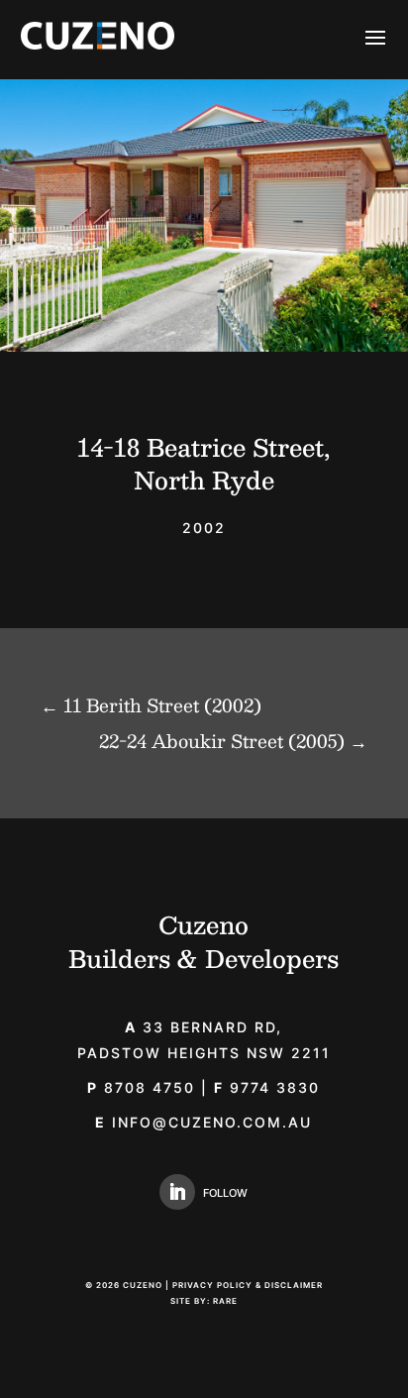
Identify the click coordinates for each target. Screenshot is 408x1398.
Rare (225, 1301)
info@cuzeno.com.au (212, 1122)
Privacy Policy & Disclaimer (247, 1285)
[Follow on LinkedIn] (177, 1192)
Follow (225, 1193)
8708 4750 (141, 1087)
